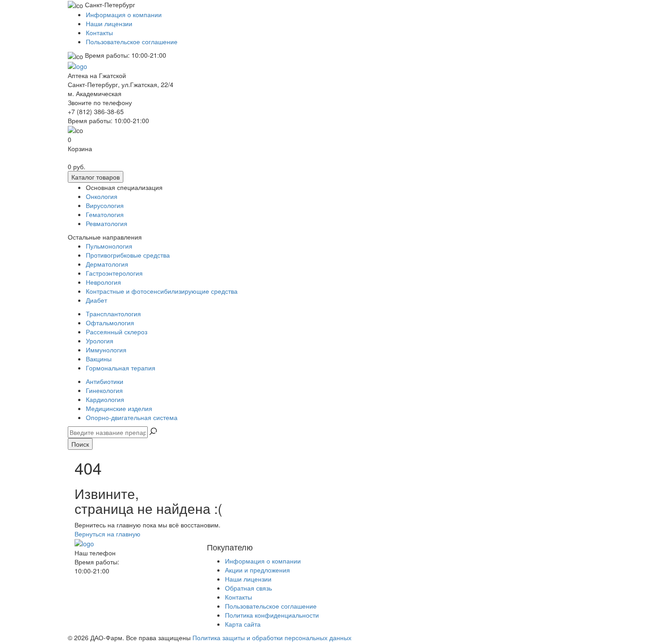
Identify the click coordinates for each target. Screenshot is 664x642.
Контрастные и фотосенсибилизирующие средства (162, 291)
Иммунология (106, 349)
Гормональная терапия (120, 367)
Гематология (105, 214)
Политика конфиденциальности (272, 614)
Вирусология (105, 205)
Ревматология (106, 223)
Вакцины (99, 358)
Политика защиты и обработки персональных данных (271, 637)
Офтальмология (110, 322)
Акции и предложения (257, 569)
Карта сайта (243, 623)
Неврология (103, 281)
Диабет (96, 300)
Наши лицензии (109, 23)
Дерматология (107, 263)
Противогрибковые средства (128, 254)
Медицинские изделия (119, 408)
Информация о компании (124, 14)
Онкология (101, 196)
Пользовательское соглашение (132, 41)
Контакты (99, 32)
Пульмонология (109, 245)
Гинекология (104, 390)
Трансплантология (113, 313)
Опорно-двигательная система (132, 417)
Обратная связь (248, 587)
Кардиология (105, 399)
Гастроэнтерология (114, 272)
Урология (99, 340)
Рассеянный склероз (116, 331)
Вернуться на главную (107, 533)
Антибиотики (104, 381)
